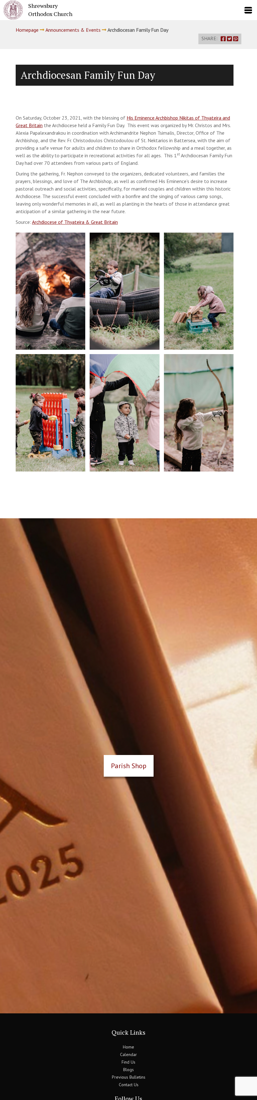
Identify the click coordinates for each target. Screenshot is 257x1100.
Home (128, 1047)
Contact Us (129, 1084)
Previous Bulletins (128, 1077)
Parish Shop (128, 765)
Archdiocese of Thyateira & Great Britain (75, 222)
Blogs (128, 1069)
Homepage (27, 30)
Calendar (128, 1054)
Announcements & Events (73, 30)
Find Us (128, 1062)
